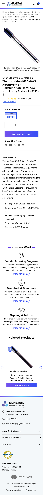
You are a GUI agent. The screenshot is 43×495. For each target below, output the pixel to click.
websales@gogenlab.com (18, 423)
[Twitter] (14, 145)
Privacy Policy (31, 490)
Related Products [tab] (21, 338)
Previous (2, 367)
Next (40, 367)
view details (20, 274)
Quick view (10, 349)
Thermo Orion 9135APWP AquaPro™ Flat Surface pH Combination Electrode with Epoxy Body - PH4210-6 (21, 378)
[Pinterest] (6, 145)
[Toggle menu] (3, 4)
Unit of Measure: (13, 109)
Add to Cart (24, 134)
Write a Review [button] (9, 101)
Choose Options (21, 385)
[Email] (19, 145)
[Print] (23, 145)
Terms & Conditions (14, 490)
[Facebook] (10, 145)
